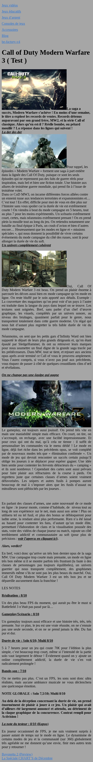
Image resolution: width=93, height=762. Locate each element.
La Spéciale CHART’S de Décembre (27, 758)
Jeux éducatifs (11, 11)
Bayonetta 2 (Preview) (17, 754)
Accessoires (10, 29)
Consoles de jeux (13, 23)
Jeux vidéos (10, 5)
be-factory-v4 (11, 42)
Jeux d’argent (11, 17)
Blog (5, 36)
